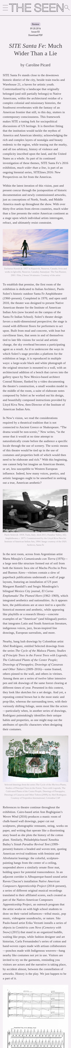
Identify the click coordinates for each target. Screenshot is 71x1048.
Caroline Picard (38, 65)
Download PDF (35, 35)
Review (35, 24)
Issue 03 (35, 31)
